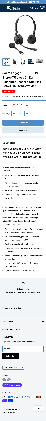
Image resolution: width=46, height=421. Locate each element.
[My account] (36, 8)
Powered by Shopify (9, 412)
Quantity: (6, 113)
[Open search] (31, 8)
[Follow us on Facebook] (4, 379)
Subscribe (10, 356)
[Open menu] (3, 8)
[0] (41, 7)
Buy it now (23, 130)
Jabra (5, 96)
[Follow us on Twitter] (9, 379)
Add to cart (23, 122)
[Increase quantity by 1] (27, 113)
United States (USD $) (11, 368)
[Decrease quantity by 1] (14, 113)
